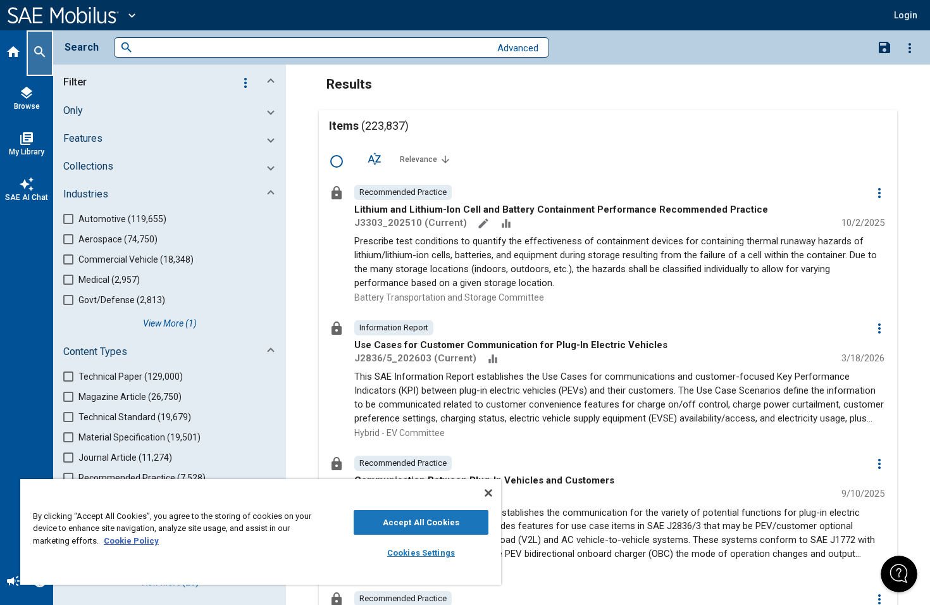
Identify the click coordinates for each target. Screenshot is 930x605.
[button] (172, 82)
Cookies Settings (421, 553)
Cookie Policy (131, 541)
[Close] (488, 493)
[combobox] (311, 48)
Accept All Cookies (421, 522)
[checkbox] (336, 161)
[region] (260, 532)
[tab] (13, 53)
